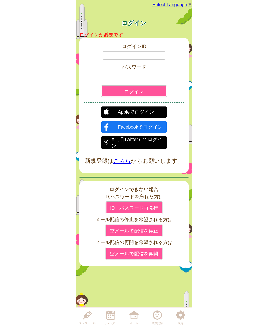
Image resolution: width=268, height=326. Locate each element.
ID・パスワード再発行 (134, 207)
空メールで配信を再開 (134, 253)
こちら (122, 160)
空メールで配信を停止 (134, 230)
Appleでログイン (136, 112)
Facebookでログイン (140, 126)
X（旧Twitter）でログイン (136, 142)
